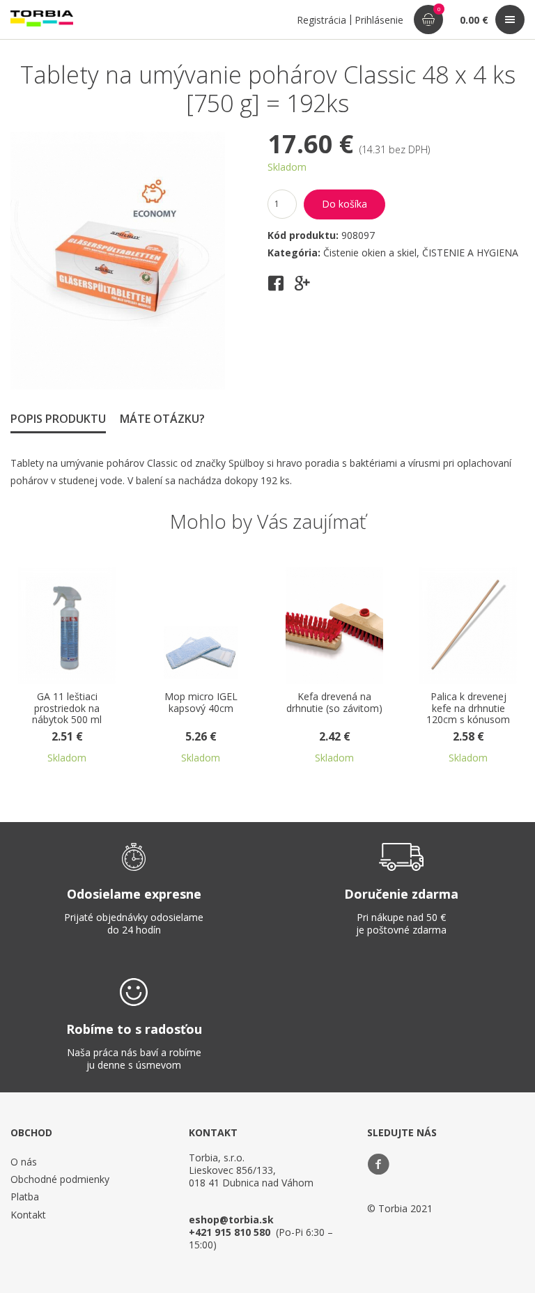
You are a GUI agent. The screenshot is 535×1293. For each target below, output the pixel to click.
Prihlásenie (379, 19)
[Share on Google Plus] (302, 288)
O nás (23, 1161)
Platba (24, 1196)
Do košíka (344, 203)
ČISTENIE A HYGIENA (470, 252)
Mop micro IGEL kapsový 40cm (201, 703)
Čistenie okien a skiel (370, 252)
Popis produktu (58, 418)
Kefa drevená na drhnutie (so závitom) (334, 703)
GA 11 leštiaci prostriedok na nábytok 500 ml (67, 709)
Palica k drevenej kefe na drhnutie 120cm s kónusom (468, 709)
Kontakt (28, 1214)
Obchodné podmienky (59, 1179)
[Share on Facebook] (276, 288)
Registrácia (321, 19)
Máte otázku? (162, 418)
